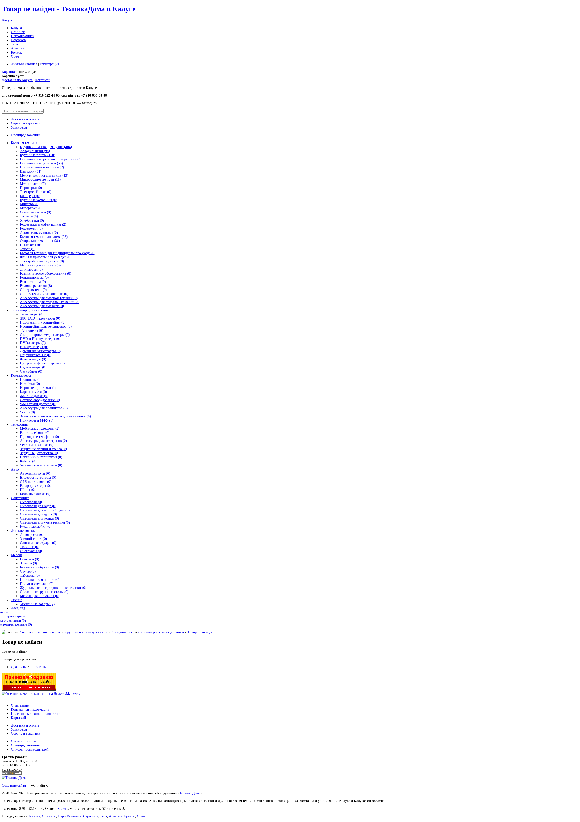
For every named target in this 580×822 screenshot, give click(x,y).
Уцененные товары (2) (37, 604)
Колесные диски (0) (35, 494)
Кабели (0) (28, 461)
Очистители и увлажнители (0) (44, 294)
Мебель (16, 555)
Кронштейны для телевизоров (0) (46, 326)
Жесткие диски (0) (34, 396)
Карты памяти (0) (33, 392)
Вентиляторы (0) (33, 281)
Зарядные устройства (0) (39, 453)
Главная (25, 632)
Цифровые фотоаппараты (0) (42, 363)
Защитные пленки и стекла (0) (43, 449)
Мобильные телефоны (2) (39, 428)
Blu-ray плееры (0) (34, 347)
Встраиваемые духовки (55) (41, 163)
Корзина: (9, 72)
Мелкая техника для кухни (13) (44, 175)
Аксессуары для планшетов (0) (44, 408)
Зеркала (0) (28, 563)
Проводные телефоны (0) (39, 437)
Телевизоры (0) (31, 314)
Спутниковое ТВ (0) (35, 355)
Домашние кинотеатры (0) (40, 351)
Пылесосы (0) (30, 245)
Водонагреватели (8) (36, 286)
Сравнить (18, 667)
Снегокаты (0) (31, 551)
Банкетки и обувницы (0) (39, 567)
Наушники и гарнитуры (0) (41, 457)
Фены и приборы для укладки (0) (45, 257)
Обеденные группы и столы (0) (44, 592)
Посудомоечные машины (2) (42, 167)
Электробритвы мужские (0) (42, 261)
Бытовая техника (24, 143)
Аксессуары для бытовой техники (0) (49, 298)
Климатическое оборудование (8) (45, 273)
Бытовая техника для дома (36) (44, 237)
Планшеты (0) (30, 379)
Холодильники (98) (35, 151)
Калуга (7, 20)
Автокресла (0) (31, 535)
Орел (15, 56)
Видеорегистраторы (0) (38, 477)
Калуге (62, 808)
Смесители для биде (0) (38, 506)
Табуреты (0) (30, 575)
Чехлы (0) (27, 412)
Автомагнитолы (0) (35, 473)
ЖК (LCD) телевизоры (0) (40, 318)
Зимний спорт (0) (33, 539)
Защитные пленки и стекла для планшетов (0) (55, 416)
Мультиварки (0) (33, 183)
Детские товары (23, 530)
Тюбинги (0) (29, 547)
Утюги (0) (27, 249)
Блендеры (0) (30, 196)
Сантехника (20, 498)
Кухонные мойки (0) (35, 526)
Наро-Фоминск (22, 36)
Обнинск (18, 32)
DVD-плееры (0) (33, 343)
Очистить (38, 667)
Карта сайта (20, 718)
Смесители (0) (31, 502)
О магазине (20, 705)
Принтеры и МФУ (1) (36, 420)
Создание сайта (14, 785)
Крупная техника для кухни (86, 632)
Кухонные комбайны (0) (38, 200)
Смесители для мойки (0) (39, 518)
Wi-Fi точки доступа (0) (38, 404)
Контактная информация (30, 709)
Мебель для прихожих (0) (39, 596)
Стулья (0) (28, 571)
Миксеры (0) (29, 204)
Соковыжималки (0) (35, 212)
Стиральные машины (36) (40, 241)
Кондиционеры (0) (34, 277)
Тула (14, 44)
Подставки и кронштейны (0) (42, 322)
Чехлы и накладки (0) (36, 445)
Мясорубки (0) (31, 208)
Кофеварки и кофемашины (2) (43, 224)
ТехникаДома (190, 793)
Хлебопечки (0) (32, 220)
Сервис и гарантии (25, 123)
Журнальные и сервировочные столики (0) (53, 588)
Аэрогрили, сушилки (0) (39, 232)
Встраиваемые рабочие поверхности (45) (51, 159)
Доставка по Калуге (17, 80)
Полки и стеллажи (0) (36, 583)
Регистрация (49, 64)
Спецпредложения (25, 135)
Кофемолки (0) (31, 228)
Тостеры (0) (29, 216)
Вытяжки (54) (30, 171)
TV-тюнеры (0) (31, 330)
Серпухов (18, 40)
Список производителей (30, 749)
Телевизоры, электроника (31, 310)
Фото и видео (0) (33, 359)
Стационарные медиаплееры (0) (45, 335)
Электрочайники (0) (35, 192)
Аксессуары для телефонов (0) (43, 441)
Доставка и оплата (25, 119)
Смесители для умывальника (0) (45, 522)
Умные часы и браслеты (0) (41, 465)
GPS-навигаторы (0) (35, 481)
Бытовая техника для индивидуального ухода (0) (57, 253)
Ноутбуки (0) (30, 383)
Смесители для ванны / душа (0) (45, 510)
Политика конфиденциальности (35, 713)
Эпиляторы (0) (31, 269)
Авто (15, 469)
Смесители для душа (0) (38, 514)
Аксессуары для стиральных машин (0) (50, 302)
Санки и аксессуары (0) (38, 543)
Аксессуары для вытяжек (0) (42, 306)
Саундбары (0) (31, 371)
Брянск (16, 52)
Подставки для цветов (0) (39, 579)
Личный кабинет (24, 64)
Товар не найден (200, 632)
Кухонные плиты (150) (37, 155)
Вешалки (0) (29, 559)
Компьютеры (21, 375)
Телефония (19, 424)
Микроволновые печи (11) (40, 179)
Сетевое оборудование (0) (40, 400)
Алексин (17, 48)
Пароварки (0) (31, 188)
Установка (19, 127)
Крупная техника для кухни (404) (46, 147)
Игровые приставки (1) (38, 388)
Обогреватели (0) (33, 290)
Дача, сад (18, 608)
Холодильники (122, 632)
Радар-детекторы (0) (35, 486)
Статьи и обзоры (24, 741)
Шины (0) (27, 490)
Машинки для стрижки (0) (40, 265)
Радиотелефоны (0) (34, 432)
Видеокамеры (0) (33, 367)
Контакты (42, 80)
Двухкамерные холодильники (161, 632)
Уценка (16, 600)
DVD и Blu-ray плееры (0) (40, 339)
